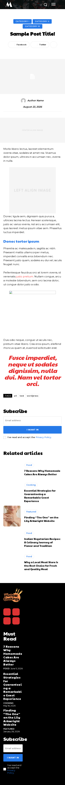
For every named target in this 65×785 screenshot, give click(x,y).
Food (29, 465)
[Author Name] (24, 100)
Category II (42, 21)
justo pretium (24, 276)
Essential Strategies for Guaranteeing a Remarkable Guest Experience (40, 496)
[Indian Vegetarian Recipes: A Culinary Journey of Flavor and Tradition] (12, 539)
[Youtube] (16, 620)
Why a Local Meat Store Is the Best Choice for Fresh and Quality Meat (41, 565)
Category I (22, 21)
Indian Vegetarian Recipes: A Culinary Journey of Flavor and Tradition (42, 542)
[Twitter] (7, 620)
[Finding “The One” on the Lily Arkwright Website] (12, 516)
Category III (32, 26)
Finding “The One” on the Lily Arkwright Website (41, 519)
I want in (32, 429)
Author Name (35, 100)
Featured (31, 511)
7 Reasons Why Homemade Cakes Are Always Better (42, 472)
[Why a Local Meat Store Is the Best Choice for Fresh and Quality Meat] (12, 562)
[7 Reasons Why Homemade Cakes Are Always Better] (12, 469)
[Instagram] (16, 612)
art (15, 396)
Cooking (31, 485)
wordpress (32, 396)
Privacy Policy (43, 437)
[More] (53, 44)
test (22, 396)
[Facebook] (7, 612)
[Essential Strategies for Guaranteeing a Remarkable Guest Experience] (12, 492)
